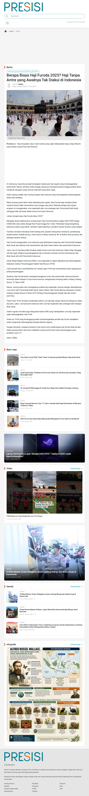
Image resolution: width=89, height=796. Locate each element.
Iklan (61, 786)
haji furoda (11, 71)
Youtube (34, 791)
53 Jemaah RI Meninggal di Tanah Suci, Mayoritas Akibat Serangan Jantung (49, 388)
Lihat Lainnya (76, 468)
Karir (61, 789)
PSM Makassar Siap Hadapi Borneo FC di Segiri (25, 516)
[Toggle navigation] (7, 23)
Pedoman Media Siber (11, 789)
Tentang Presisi (9, 783)
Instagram (35, 786)
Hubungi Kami (8, 791)
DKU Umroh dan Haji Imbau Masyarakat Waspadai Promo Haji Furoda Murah (50, 419)
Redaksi (6, 786)
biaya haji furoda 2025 (23, 71)
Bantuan (62, 783)
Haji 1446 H (35, 71)
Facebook (35, 783)
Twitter (34, 789)
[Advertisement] (44, 166)
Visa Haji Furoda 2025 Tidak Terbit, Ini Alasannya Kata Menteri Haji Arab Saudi (50, 357)
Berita (11, 31)
